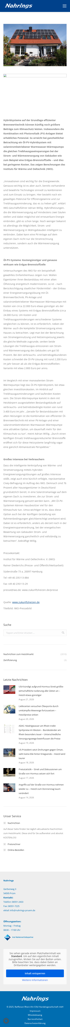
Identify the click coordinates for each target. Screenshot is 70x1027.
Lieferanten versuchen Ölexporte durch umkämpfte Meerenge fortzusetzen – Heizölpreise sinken (38, 710)
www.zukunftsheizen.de (26, 602)
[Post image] (9, 689)
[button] (6, 1021)
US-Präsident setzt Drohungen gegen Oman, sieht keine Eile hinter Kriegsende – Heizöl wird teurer (42, 754)
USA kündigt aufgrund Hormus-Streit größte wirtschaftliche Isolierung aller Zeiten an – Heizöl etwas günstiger (41, 691)
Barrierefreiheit (35, 1019)
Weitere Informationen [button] (35, 980)
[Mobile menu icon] (65, 6)
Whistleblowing (35, 1015)
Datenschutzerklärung (35, 1023)
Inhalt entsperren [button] (35, 973)
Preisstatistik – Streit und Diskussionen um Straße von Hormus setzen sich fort (40, 771)
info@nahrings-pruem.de (22, 910)
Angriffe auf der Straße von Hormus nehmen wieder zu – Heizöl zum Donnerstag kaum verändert (41, 789)
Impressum (35, 1010)
